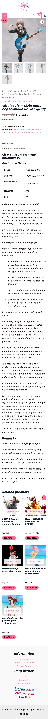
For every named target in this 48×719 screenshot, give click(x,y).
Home (5, 91)
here (16, 236)
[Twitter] (24, 714)
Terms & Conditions (24, 662)
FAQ (24, 677)
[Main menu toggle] (4, 15)
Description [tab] (8, 143)
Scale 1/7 (38, 132)
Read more (9, 538)
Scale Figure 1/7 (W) (11, 101)
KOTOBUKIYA (27, 132)
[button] (34, 16)
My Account (24, 683)
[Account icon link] (45, 16)
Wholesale (14, 91)
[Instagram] (27, 714)
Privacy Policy (24, 666)
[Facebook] (21, 714)
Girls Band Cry (14, 132)
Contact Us (24, 680)
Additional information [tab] (14, 148)
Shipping (24, 659)
